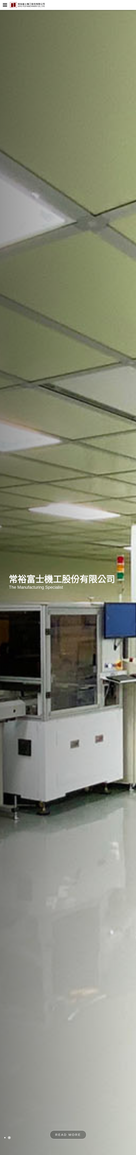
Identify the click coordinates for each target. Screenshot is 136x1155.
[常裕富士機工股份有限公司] (27, 5)
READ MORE (68, 1135)
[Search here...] (131, 5)
